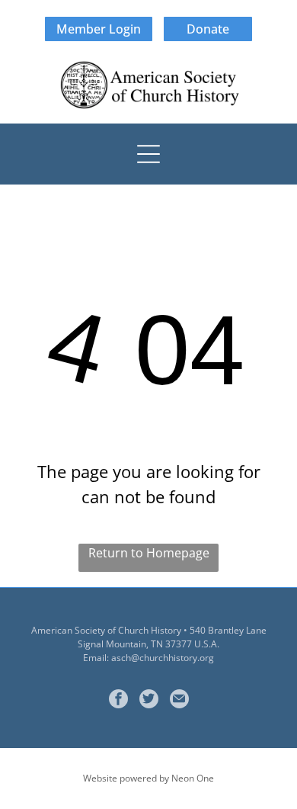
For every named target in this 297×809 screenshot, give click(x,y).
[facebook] (118, 700)
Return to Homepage (148, 552)
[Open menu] (148, 154)
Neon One (192, 778)
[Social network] (148, 700)
